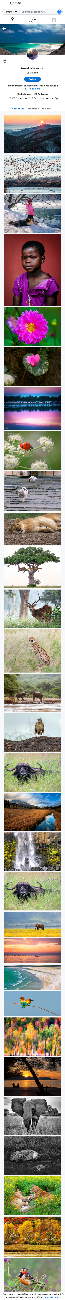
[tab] (18, 108)
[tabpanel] (32, 705)
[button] (59, 11)
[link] (32, 134)
